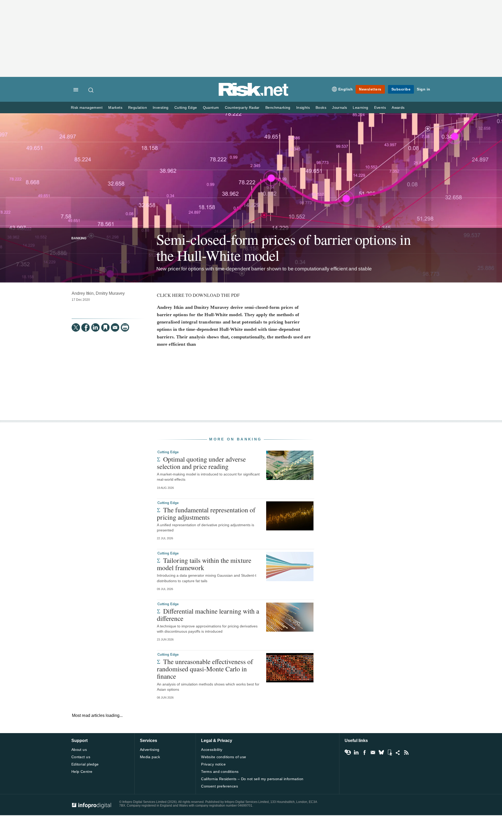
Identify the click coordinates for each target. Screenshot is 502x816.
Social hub (398, 752)
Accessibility (211, 749)
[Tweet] (76, 327)
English (345, 89)
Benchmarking (277, 108)
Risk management (86, 108)
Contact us (80, 757)
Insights (303, 108)
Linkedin (356, 752)
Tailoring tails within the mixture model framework (204, 564)
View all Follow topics (348, 752)
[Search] (91, 90)
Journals (339, 108)
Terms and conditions (219, 771)
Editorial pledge (85, 764)
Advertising (149, 749)
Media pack (150, 757)
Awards (398, 108)
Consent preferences (219, 786)
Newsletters (370, 89)
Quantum (211, 108)
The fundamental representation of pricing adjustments (206, 513)
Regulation (137, 108)
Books (321, 108)
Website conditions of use (223, 757)
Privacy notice (213, 764)
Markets (115, 108)
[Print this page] (125, 327)
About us (79, 749)
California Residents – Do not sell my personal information (252, 779)
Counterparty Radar (242, 108)
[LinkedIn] (95, 327)
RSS (406, 752)
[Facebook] (85, 327)
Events (380, 108)
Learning (360, 108)
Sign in (423, 89)
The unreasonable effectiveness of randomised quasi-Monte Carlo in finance (205, 669)
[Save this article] (105, 327)
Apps (389, 752)
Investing (161, 108)
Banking (78, 238)
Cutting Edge (185, 108)
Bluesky (381, 752)
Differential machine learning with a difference (208, 614)
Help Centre (82, 771)
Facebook (364, 752)
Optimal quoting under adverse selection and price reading (201, 462)
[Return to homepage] (253, 95)
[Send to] (115, 327)
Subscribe (401, 89)
